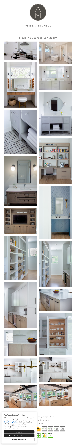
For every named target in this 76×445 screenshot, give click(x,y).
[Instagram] (42, 423)
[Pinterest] (39, 423)
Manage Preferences (19, 439)
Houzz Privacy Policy (10, 422)
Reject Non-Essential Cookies (19, 436)
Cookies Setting (41, 442)
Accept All (19, 432)
